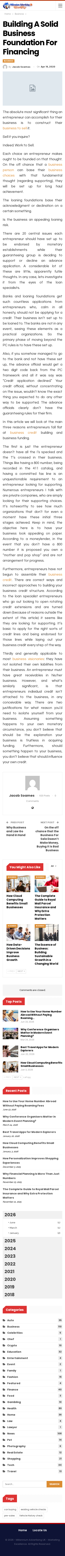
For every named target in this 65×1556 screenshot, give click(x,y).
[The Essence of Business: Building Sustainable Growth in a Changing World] (46, 932)
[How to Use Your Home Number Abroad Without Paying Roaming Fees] (10, 1015)
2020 (10, 1279)
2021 (9, 1271)
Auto (10, 1320)
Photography (16, 1446)
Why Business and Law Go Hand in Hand (16, 831)
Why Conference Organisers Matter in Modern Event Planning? (40, 1033)
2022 (10, 1264)
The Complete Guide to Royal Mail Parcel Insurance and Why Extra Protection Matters (31, 1193)
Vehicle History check (30, 1515)
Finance (12, 1389)
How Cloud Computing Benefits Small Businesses (41, 1064)
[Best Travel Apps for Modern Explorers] (10, 1051)
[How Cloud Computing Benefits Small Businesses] (18, 883)
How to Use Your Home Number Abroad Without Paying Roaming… (41, 1015)
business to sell (15, 128)
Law (9, 1421)
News (11, 1433)
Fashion (12, 1377)
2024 (10, 1248)
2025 (10, 1241)
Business (8, 61)
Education (14, 1352)
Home (11, 1415)
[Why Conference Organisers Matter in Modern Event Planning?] (10, 1033)
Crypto (12, 1345)
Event (11, 1364)
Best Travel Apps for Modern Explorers (40, 1048)
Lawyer (12, 1427)
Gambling (14, 1402)
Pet (9, 1440)
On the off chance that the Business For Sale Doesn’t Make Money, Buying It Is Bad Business (47, 839)
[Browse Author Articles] (32, 783)
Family (11, 1370)
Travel (11, 1471)
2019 (9, 1287)
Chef (10, 1339)
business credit (23, 432)
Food (10, 1396)
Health (11, 1408)
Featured (13, 1383)
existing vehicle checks (33, 1509)
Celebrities (15, 1333)
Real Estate (15, 1452)
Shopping (13, 1458)
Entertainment (17, 1358)
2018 (10, 1295)
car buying (10, 1509)
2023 (10, 1256)
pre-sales (9, 1515)
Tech (10, 1465)
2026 (10, 1215)
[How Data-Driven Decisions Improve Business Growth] (18, 932)
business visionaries (28, 659)
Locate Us (40, 1530)
